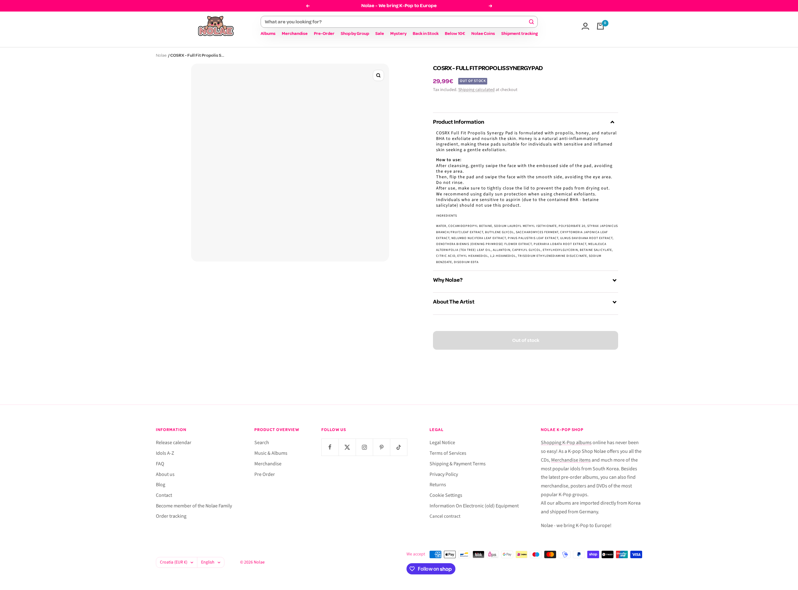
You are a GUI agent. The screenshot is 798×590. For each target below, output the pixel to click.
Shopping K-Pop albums (566, 442)
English (207, 562)
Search (261, 442)
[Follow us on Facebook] (330, 447)
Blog (160, 484)
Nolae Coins (483, 33)
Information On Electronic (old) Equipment (474, 505)
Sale (379, 33)
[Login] (585, 26)
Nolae (161, 55)
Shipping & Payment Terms (458, 463)
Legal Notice (442, 442)
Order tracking (171, 516)
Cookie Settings (446, 495)
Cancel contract (445, 516)
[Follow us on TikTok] (398, 447)
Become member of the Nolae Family (194, 505)
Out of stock (525, 340)
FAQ (160, 463)
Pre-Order (324, 33)
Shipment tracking (519, 33)
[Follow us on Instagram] (364, 447)
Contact (164, 495)
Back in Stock (426, 33)
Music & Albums (270, 453)
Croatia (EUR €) (173, 562)
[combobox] (396, 22)
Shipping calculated (476, 90)
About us (165, 474)
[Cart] (600, 26)
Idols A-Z (165, 453)
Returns (438, 484)
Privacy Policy (444, 474)
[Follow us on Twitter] (347, 447)
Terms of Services (448, 453)
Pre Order (264, 474)
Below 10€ (455, 33)
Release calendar (173, 442)
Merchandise (295, 33)
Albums (268, 33)
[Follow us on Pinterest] (381, 447)
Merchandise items (571, 460)
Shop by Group (355, 33)
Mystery (398, 33)
